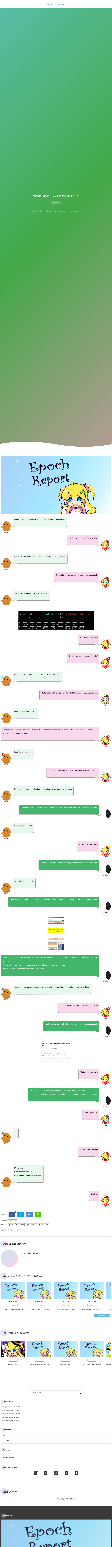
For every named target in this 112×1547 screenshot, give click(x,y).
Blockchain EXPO (13, 1364)
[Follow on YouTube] (66, 1473)
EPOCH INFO (32, 1224)
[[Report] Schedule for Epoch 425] (92, 1290)
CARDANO (21, 1224)
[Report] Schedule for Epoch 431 (39, 1309)
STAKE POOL (44, 1224)
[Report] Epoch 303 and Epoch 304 (92, 1364)
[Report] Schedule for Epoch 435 (13, 1309)
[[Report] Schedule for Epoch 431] (39, 1290)
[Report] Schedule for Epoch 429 (65, 1309)
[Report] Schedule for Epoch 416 (39, 1364)
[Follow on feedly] (76, 1473)
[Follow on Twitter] (35, 1473)
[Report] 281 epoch (65, 1364)
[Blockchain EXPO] (13, 1349)
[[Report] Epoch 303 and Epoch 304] (92, 1349)
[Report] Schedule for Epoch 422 (10, 1420)
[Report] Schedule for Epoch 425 (91, 1309)
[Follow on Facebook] (45, 1473)
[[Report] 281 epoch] (66, 1349)
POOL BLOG (56, 203)
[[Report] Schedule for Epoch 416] (39, 1349)
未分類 (3, 1435)
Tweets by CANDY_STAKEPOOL (68, 1499)
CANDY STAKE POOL (56, 4)
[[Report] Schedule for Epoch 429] (66, 1290)
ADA (11, 1224)
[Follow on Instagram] (56, 1473)
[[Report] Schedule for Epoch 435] (13, 1290)
